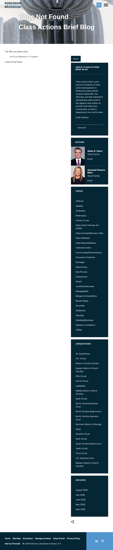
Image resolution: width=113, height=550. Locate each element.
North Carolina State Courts (88, 411)
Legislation (81, 386)
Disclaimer (28, 538)
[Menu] (106, 5)
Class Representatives (86, 243)
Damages (80, 262)
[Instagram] (102, 541)
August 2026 (82, 490)
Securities (80, 305)
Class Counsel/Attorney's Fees (89, 233)
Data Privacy (81, 267)
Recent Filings (82, 301)
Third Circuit (81, 453)
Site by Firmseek (12, 543)
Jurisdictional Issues (85, 286)
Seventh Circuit (83, 434)
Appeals (79, 206)
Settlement (81, 310)
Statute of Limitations (85, 325)
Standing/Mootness (84, 320)
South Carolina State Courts (88, 444)
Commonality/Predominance (89, 252)
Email (89, 159)
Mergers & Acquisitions (86, 296)
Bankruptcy (81, 215)
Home (7, 538)
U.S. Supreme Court (85, 458)
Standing (80, 315)
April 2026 (80, 509)
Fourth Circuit (82, 381)
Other (78, 429)
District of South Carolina (87, 363)
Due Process (81, 272)
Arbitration (80, 211)
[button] (72, 522)
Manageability (82, 291)
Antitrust (79, 201)
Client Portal (59, 538)
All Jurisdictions (83, 354)
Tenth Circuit (81, 448)
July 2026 (80, 495)
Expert (79, 281)
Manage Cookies (43, 538)
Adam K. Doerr (95, 151)
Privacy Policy (73, 538)
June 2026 (81, 499)
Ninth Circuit (81, 399)
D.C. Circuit (81, 358)
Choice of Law (82, 220)
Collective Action (83, 248)
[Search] (99, 5)
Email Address (82, 117)
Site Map (17, 538)
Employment (81, 277)
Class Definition (83, 238)
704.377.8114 (93, 154)
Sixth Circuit (81, 439)
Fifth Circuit (81, 376)
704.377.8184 (93, 176)
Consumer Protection (85, 257)
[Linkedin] (96, 541)
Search (74, 53)
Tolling (79, 330)
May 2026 (80, 504)
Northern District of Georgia (88, 424)
